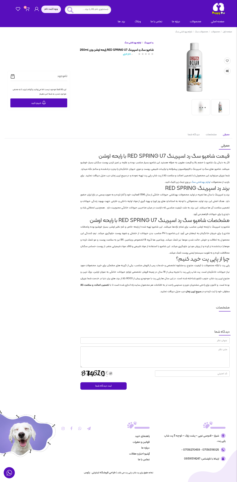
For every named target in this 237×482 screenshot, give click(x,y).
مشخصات (211, 135)
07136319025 (210, 450)
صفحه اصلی (217, 22)
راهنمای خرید (142, 436)
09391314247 (192, 459)
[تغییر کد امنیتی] (111, 373)
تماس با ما (156, 22)
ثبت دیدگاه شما (103, 386)
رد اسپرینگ (148, 42)
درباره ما (176, 22)
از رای (127, 54)
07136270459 (191, 450)
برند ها (121, 22)
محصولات (216, 31)
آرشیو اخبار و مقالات (139, 454)
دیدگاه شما (194, 135)
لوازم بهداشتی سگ (184, 31)
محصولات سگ (202, 31)
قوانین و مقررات (141, 442)
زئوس (87, 473)
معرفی (226, 135)
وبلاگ (138, 22)
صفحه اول (227, 31)
